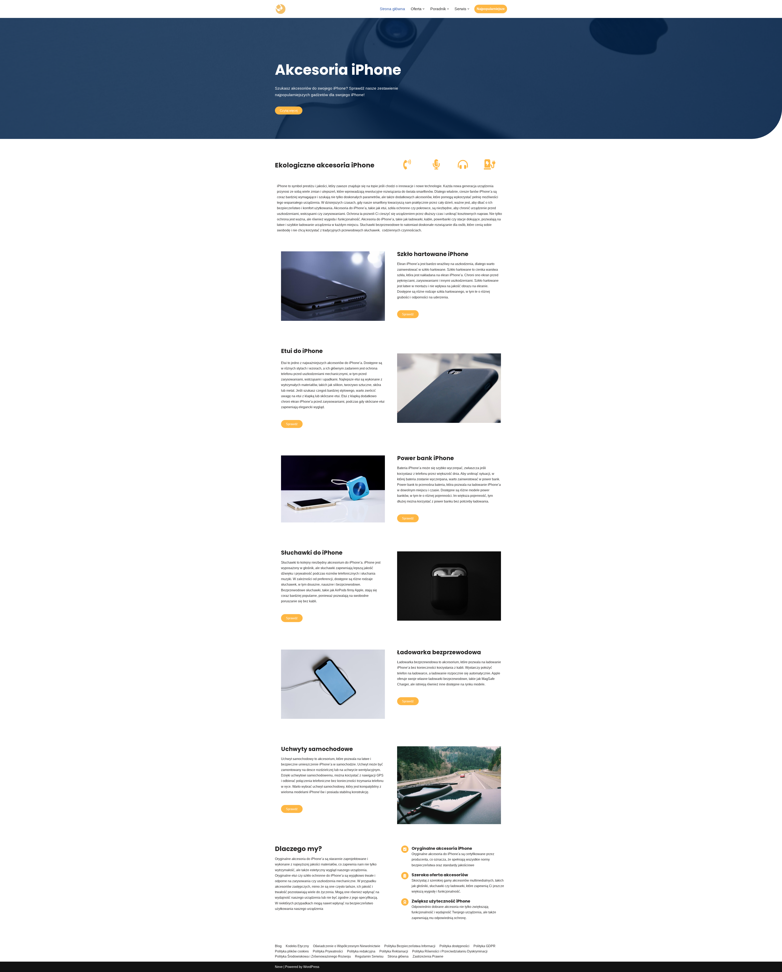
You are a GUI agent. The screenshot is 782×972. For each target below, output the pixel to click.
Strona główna (392, 9)
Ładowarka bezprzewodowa (439, 652)
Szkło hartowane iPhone (432, 254)
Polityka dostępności (454, 946)
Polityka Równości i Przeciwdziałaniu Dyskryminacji (450, 951)
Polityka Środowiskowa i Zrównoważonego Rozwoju (313, 956)
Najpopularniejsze (491, 9)
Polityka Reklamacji (393, 951)
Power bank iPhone (425, 458)
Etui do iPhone (302, 351)
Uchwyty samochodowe (317, 749)
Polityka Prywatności (328, 951)
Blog (278, 946)
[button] (424, 9)
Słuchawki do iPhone (312, 553)
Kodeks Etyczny (297, 946)
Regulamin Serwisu (369, 956)
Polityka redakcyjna (361, 951)
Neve (279, 967)
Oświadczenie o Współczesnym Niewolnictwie (346, 946)
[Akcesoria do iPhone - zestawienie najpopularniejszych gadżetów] (280, 9)
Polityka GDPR (484, 946)
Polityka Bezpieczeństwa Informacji (409, 946)
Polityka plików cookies (292, 951)
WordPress (311, 967)
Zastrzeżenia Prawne (428, 956)
